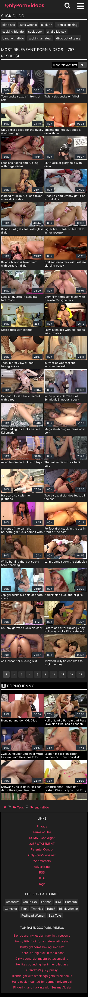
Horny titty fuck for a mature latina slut (42, 941)
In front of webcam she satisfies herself (60, 364)
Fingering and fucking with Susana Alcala (42, 987)
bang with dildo (13, 38)
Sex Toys (55, 915)
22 (80, 674)
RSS (42, 872)
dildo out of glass (68, 38)
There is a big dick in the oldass (42, 953)
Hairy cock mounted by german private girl (42, 981)
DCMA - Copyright (42, 838)
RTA (42, 878)
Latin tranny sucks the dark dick (65, 561)
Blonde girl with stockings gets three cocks (42, 976)
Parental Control (42, 849)
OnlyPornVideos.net (42, 855)
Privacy (42, 826)
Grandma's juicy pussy (42, 970)
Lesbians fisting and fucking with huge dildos (19, 164)
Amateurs (12, 902)
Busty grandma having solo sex (42, 947)
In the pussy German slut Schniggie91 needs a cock (61, 397)
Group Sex (30, 902)
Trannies (37, 908)
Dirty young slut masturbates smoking (41, 958)
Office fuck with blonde (16, 329)
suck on (46, 24)
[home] (5, 807)
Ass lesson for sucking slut (19, 661)
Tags (41, 884)
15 (62, 674)
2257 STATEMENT (42, 843)
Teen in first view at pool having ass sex (17, 364)
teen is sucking (67, 24)
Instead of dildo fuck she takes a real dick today (21, 197)
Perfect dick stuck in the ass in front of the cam (65, 530)
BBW (58, 902)
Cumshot (11, 908)
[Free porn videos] (24, 8)
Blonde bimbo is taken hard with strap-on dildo (19, 263)
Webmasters (42, 861)
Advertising (42, 866)
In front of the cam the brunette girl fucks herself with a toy (22, 532)
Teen (24, 908)
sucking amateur (40, 38)
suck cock (35, 31)
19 (71, 674)
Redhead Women (33, 915)
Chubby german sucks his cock (22, 628)
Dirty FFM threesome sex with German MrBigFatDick (64, 298)
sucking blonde (13, 31)
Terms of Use (42, 832)
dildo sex (8, 24)
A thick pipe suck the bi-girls (63, 594)
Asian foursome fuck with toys (21, 462)
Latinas (46, 902)
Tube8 (51, 908)
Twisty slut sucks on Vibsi (61, 96)
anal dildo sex (56, 31)
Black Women (68, 908)
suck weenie (28, 24)
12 (53, 674)
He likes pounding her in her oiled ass (42, 964)
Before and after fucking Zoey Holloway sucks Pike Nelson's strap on (64, 631)
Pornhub (71, 902)
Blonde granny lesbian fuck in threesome (41, 935)
